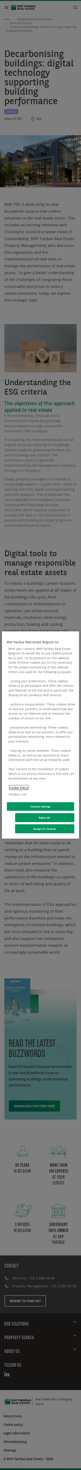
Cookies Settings (40, 806)
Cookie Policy (19, 787)
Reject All (44, 817)
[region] (40, 735)
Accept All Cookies (44, 828)
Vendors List (17, 794)
